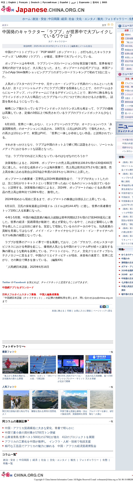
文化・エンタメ (58, 460)
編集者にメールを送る (81, 46)
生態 (105, 460)
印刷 (69, 311)
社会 (43, 460)
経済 (4, 25)
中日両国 (24, 460)
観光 (73, 460)
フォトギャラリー (89, 460)
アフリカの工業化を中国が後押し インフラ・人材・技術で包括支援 (48, 441)
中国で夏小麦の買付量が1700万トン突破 (30, 432)
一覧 (111, 421)
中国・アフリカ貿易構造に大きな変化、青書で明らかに (39, 428)
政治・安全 (9, 460)
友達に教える (58, 311)
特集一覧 (8, 463)
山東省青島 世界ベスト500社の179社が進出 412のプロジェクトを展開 (49, 437)
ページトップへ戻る (103, 311)
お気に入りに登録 (82, 311)
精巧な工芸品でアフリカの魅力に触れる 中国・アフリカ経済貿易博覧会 (50, 446)
